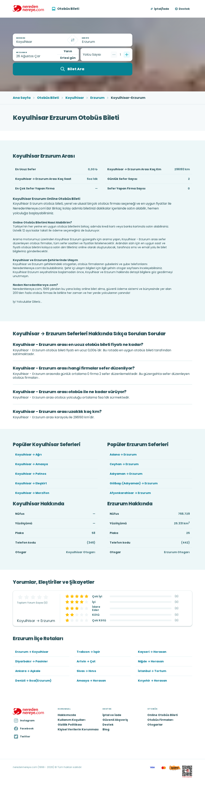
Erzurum (97, 98)
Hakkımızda (67, 715)
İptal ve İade (111, 715)
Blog (105, 729)
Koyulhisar (74, 98)
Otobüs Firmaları (160, 720)
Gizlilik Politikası (70, 725)
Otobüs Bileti (48, 98)
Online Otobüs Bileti (162, 715)
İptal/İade (161, 8)
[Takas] (73, 40)
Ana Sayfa (22, 98)
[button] (160, 9)
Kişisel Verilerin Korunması (78, 729)
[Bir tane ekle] (127, 54)
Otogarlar (155, 725)
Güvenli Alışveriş (115, 720)
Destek (184, 8)
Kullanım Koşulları (71, 720)
